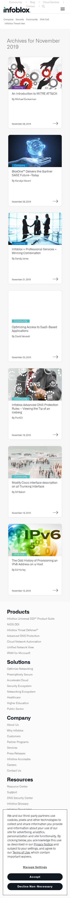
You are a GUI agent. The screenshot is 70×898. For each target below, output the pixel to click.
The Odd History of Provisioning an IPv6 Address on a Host (35, 562)
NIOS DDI (13, 624)
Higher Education (18, 703)
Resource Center (17, 786)
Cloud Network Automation (24, 641)
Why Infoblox (15, 730)
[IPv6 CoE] (35, 526)
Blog (32, 2)
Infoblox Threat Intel (15, 23)
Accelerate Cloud (17, 680)
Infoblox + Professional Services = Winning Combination (34, 251)
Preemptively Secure (19, 674)
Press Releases (16, 753)
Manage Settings (35, 867)
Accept (35, 877)
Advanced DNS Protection (23, 635)
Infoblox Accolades (19, 759)
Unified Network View (20, 647)
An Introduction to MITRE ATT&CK (34, 93)
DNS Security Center (20, 797)
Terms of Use (21, 852)
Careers (11, 764)
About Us (13, 724)
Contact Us (14, 770)
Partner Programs (18, 741)
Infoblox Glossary (18, 803)
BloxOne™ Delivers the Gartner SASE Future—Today (32, 173)
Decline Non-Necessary (35, 886)
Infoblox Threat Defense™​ (22, 630)
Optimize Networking (20, 668)
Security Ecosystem (19, 685)
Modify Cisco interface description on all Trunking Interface (34, 484)
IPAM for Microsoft (18, 653)
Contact (30, 6)
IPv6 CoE (44, 19)
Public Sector (15, 708)
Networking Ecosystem (21, 691)
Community (15, 2)
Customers (13, 736)
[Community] (35, 293)
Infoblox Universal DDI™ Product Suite (30, 618)
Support (12, 792)
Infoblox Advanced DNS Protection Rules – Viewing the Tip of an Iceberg (35, 408)
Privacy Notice (43, 844)
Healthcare (13, 697)
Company (8, 19)
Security (20, 19)
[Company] (35, 137)
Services (12, 747)
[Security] (35, 59)
